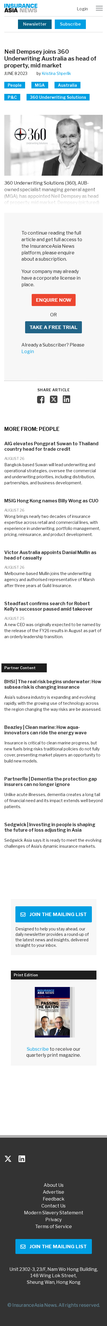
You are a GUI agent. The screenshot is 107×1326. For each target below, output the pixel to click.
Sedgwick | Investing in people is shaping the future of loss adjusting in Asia (49, 827)
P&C (12, 97)
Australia (67, 85)
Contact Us (53, 1206)
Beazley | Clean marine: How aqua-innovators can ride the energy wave (45, 730)
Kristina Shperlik (56, 73)
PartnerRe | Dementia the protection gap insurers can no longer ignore (50, 781)
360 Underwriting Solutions (58, 97)
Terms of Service (53, 1226)
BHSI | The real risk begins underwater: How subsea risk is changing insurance (52, 684)
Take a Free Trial (53, 327)
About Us (54, 1185)
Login (82, 8)
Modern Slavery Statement (53, 1213)
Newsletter (35, 24)
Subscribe (70, 24)
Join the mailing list (58, 914)
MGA (40, 85)
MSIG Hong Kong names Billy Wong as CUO (51, 501)
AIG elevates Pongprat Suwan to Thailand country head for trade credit (51, 446)
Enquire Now (53, 300)
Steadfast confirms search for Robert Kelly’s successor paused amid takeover (48, 606)
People (15, 85)
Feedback (53, 1199)
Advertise (53, 1192)
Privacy (53, 1219)
